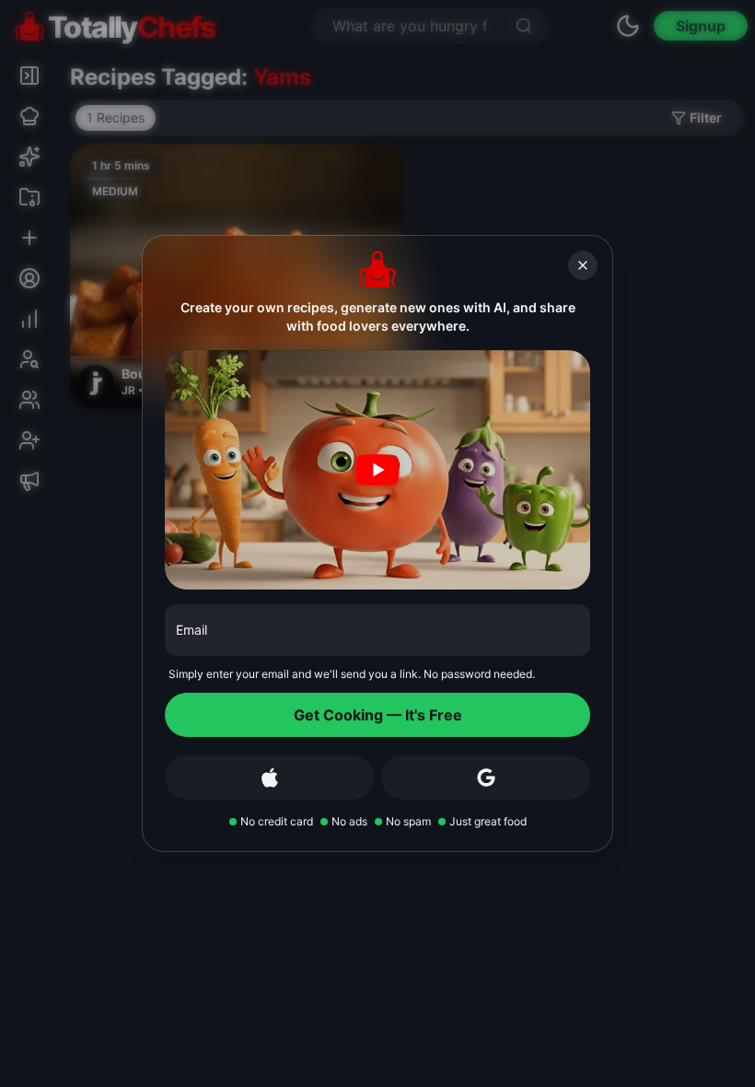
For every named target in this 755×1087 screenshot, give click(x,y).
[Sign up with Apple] (269, 777)
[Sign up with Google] (485, 777)
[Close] (583, 265)
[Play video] (377, 470)
